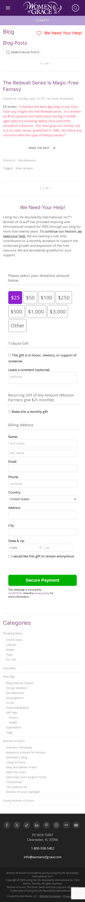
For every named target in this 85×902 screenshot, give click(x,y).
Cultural (11, 645)
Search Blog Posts (25, 52)
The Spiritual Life (16, 787)
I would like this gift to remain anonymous (43, 556)
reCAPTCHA (15, 593)
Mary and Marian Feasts (21, 767)
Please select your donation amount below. (39, 278)
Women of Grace (14, 741)
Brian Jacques (24, 168)
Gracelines (9, 668)
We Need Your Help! (62, 33)
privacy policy (41, 593)
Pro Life (11, 659)
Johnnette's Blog (16, 757)
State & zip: (16, 541)
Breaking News (12, 633)
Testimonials (14, 782)
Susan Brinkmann (62, 98)
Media (10, 649)
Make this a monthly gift (30, 411)
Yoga (9, 732)
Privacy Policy (70, 896)
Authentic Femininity (19, 747)
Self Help (11, 712)
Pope (9, 654)
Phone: (13, 477)
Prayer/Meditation (17, 707)
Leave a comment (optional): (29, 370)
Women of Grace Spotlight (23, 792)
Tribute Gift (18, 343)
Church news (14, 640)
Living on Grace (16, 762)
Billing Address (20, 424)
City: (11, 525)
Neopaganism (15, 698)
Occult (10, 703)
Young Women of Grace (18, 800)
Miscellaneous (27, 160)
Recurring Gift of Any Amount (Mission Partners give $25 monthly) (41, 397)
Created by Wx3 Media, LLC (22, 896)
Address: (14, 508)
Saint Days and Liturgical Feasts (26, 777)
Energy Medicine (16, 688)
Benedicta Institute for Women (25, 752)
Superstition (13, 727)
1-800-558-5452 (42, 848)
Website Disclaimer (50, 896)
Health (13, 722)
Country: (14, 492)
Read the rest (39, 148)
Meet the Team (16, 772)
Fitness (13, 717)
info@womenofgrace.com (42, 857)
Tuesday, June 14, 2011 (32, 98)
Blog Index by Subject (20, 683)
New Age (9, 676)
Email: (12, 461)
